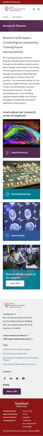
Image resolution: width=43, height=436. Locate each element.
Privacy (25, 414)
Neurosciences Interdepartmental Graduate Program (21, 359)
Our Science (17, 17)
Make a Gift (12, 391)
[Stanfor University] (11, 2)
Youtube (23, 378)
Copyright (26, 417)
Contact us (8, 314)
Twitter (17, 378)
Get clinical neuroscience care (15, 354)
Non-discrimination (29, 424)
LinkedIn (11, 378)
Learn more (15, 283)
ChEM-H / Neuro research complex (17, 349)
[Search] (38, 9)
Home (5, 17)
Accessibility (27, 427)
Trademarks (26, 420)
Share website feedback (14, 335)
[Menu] (33, 9)
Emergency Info (9, 420)
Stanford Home (9, 411)
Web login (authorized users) (16, 339)
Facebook (5, 378)
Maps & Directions (10, 414)
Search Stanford (9, 417)
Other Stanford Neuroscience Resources (19, 364)
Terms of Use (27, 411)
